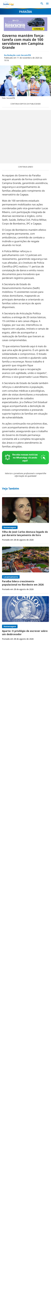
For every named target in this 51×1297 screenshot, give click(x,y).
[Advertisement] (25, 136)
